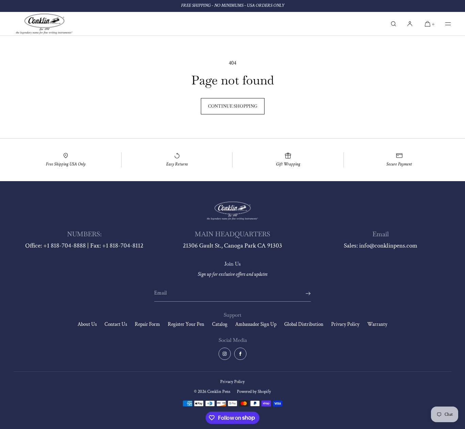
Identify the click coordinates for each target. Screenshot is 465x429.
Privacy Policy (345, 324)
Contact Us (116, 324)
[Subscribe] (302, 293)
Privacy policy (232, 382)
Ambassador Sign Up (255, 324)
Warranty (377, 324)
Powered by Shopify (254, 392)
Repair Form (147, 324)
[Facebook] (240, 353)
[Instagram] (224, 353)
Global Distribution (303, 324)
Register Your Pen (186, 324)
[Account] (409, 23)
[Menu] (443, 23)
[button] (393, 23)
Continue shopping (232, 106)
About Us (87, 324)
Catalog (219, 324)
